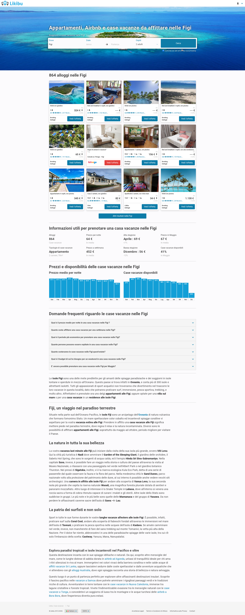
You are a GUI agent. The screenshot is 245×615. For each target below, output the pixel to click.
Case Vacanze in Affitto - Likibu (12, 3)
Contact (192, 611)
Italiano (72, 611)
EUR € (85, 611)
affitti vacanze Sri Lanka (62, 566)
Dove (51, 40)
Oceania (143, 414)
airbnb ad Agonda (115, 558)
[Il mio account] (240, 3)
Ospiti (138, 40)
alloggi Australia (81, 570)
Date (88, 40)
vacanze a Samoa (85, 580)
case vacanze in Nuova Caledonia (129, 584)
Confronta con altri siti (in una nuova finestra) (180, 51)
